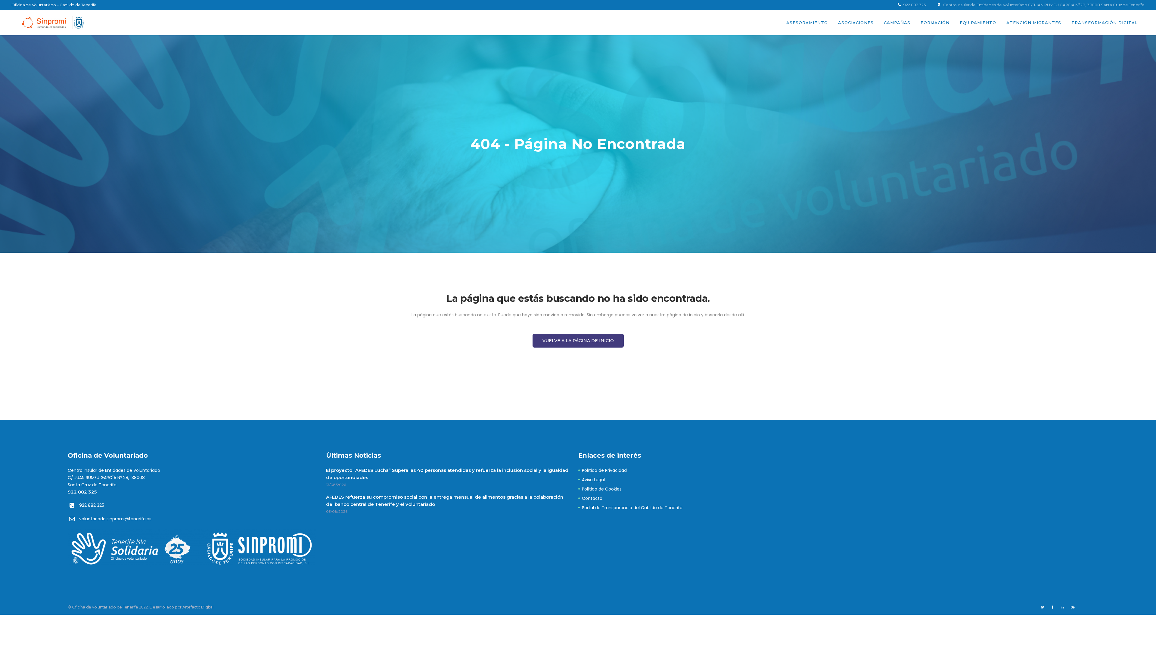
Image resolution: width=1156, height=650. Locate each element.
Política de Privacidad (604, 470)
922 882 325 (82, 492)
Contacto (592, 498)
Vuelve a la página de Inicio (578, 340)
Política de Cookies (602, 489)
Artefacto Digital (197, 607)
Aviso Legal (593, 480)
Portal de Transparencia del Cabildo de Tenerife (632, 508)
